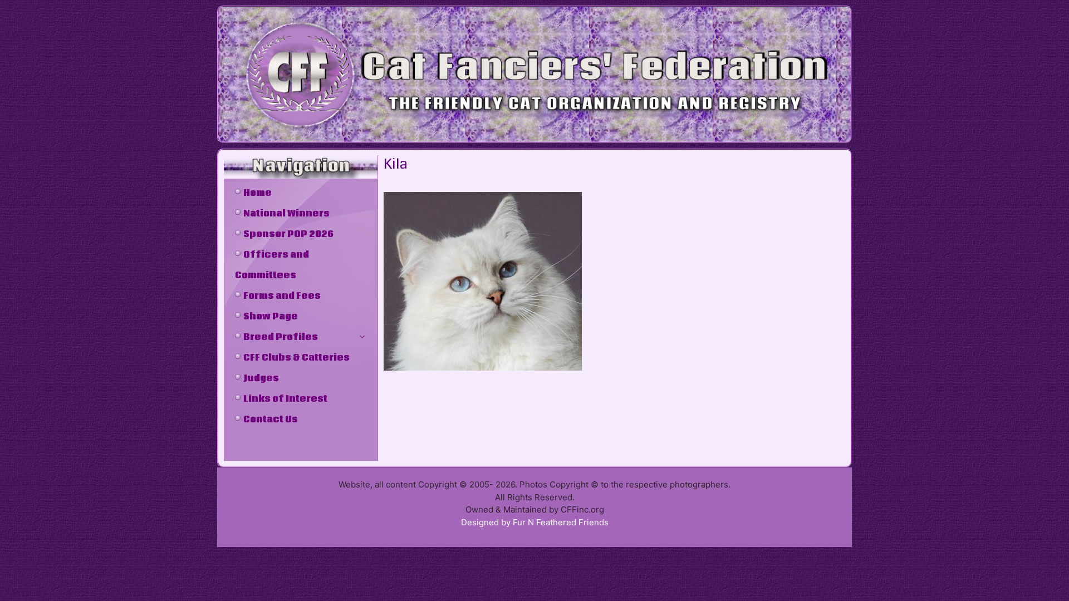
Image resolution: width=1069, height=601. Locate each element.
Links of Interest (285, 399)
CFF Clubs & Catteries (296, 358)
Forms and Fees (282, 296)
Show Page (270, 317)
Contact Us (270, 419)
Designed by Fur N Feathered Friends (535, 522)
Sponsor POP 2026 (288, 234)
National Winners (286, 214)
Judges (261, 378)
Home (257, 193)
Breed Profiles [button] (280, 337)
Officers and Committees (272, 265)
